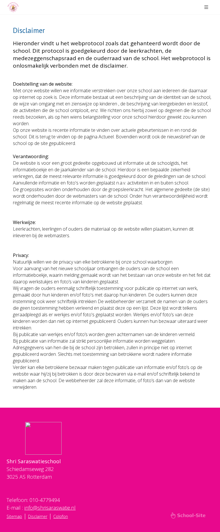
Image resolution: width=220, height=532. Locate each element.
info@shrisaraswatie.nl (50, 507)
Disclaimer (37, 516)
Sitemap (14, 516)
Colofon (60, 516)
